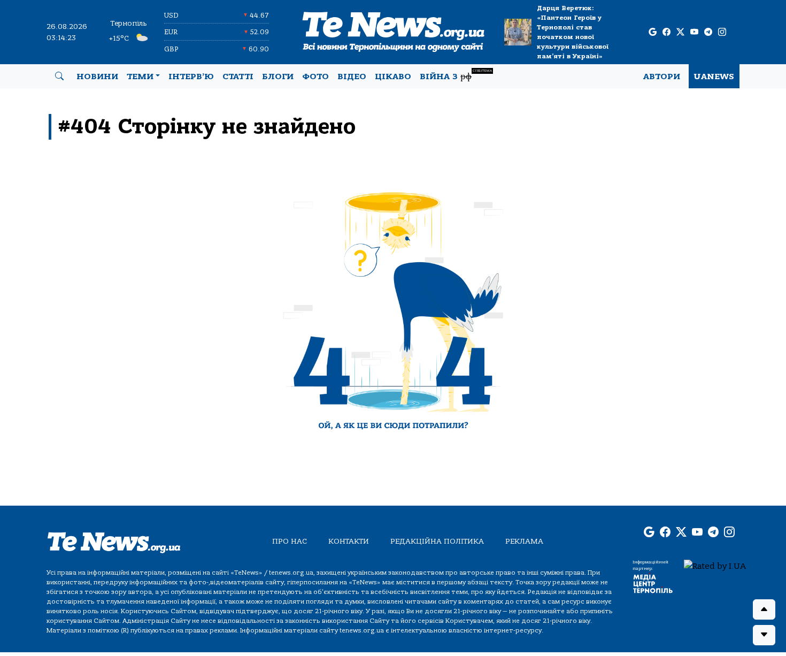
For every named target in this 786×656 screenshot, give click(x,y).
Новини (97, 76)
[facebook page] (666, 32)
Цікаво (393, 76)
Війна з (456, 75)
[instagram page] (722, 32)
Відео (351, 76)
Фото (315, 76)
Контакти (348, 541)
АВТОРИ (661, 76)
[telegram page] (708, 32)
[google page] (653, 32)
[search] (59, 76)
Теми (140, 76)
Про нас (289, 541)
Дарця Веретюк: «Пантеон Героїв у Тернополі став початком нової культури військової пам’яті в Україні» (572, 32)
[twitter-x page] (680, 32)
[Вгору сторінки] (764, 609)
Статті (237, 76)
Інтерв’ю (191, 76)
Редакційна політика (437, 541)
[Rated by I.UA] (715, 565)
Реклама (524, 541)
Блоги (278, 76)
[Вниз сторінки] (764, 635)
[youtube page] (694, 32)
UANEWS (714, 76)
